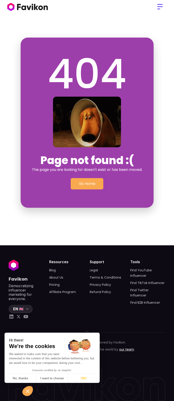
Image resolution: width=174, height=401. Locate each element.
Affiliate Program (62, 292)
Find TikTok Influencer (147, 283)
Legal (94, 270)
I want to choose (52, 378)
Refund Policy (100, 292)
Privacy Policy (100, 284)
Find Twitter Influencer (139, 293)
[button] (160, 7)
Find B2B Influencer (145, 302)
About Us (56, 277)
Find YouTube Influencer (141, 273)
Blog (52, 270)
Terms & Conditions (105, 277)
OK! (84, 378)
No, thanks (20, 378)
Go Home (87, 183)
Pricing (54, 284)
